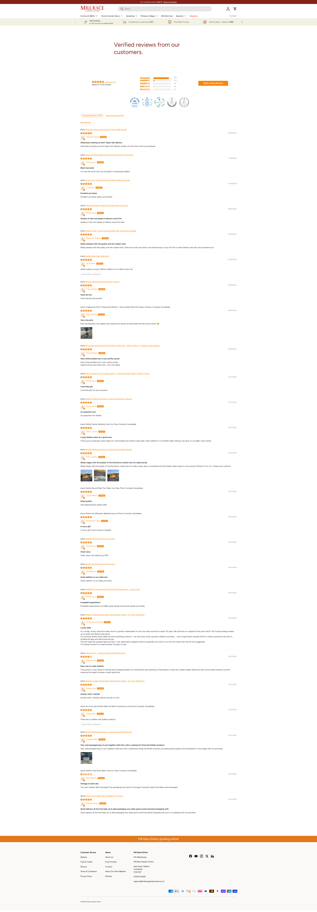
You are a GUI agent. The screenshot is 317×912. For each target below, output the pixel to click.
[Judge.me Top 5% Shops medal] (172, 102)
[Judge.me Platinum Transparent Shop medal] (159, 102)
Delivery (83, 857)
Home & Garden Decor (110, 16)
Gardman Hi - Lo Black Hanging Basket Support (105, 653)
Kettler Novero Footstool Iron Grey (100, 539)
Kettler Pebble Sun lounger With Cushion (102, 282)
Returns (83, 867)
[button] (235, 8)
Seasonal (179, 16)
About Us (109, 857)
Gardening (130, 16)
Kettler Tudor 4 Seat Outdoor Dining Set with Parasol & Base (111, 231)
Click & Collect (86, 862)
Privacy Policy (86, 876)
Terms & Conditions (88, 871)
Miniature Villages (148, 16)
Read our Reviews (170, 2)
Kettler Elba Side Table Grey (97, 256)
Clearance (193, 16)
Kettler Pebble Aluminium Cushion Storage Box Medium (109, 399)
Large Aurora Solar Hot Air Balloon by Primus (104, 796)
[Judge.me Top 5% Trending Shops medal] (184, 102)
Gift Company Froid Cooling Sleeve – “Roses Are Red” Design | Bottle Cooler (117, 373)
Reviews (108, 876)
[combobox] (165, 8)
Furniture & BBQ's (87, 16)
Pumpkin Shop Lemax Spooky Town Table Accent (106, 129)
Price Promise (111, 862)
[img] (104, 82)
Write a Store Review (213, 83)
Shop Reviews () (115, 115)
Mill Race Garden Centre (93, 902)
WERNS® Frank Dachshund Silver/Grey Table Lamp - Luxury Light (113, 589)
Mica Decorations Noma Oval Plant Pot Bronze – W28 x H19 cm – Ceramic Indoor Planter (123, 346)
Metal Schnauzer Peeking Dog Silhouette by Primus (107, 205)
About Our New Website (115, 871)
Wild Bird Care (167, 16)
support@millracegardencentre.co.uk (149, 881)
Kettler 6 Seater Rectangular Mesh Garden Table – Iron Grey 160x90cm (115, 615)
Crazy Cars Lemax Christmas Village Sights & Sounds (108, 180)
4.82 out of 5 (110, 82)
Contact (233, 16)
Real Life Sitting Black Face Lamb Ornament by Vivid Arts (109, 155)
